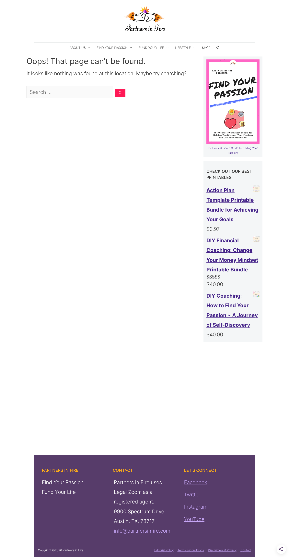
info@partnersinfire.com (142, 531)
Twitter (192, 494)
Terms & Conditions (191, 550)
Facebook (195, 482)
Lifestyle (183, 48)
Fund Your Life (151, 48)
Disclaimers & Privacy (222, 550)
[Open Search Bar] (218, 48)
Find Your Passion (112, 48)
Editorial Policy (164, 550)
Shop (206, 48)
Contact (245, 550)
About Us (78, 48)
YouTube (194, 519)
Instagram (195, 507)
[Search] (120, 93)
